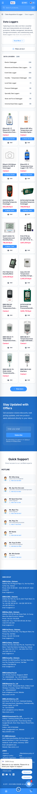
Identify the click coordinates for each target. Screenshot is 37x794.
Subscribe (18, 435)
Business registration (9, 758)
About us (6, 753)
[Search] (33, 7)
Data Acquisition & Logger (14, 14)
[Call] (18, 791)
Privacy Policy (17, 441)
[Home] (2, 14)
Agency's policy (8, 755)
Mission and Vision (26, 758)
